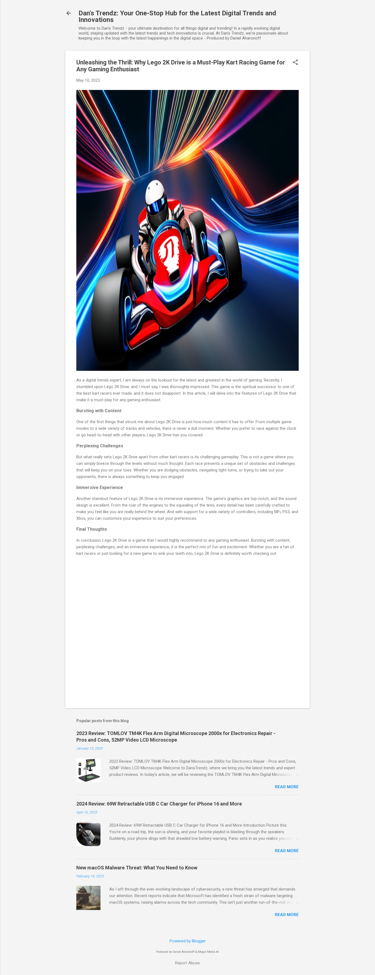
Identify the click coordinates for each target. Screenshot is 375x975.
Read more (287, 786)
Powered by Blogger (188, 941)
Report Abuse (187, 962)
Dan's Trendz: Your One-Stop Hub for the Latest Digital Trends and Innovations (177, 16)
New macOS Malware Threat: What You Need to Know (136, 868)
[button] (295, 63)
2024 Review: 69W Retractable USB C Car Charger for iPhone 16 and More (159, 804)
